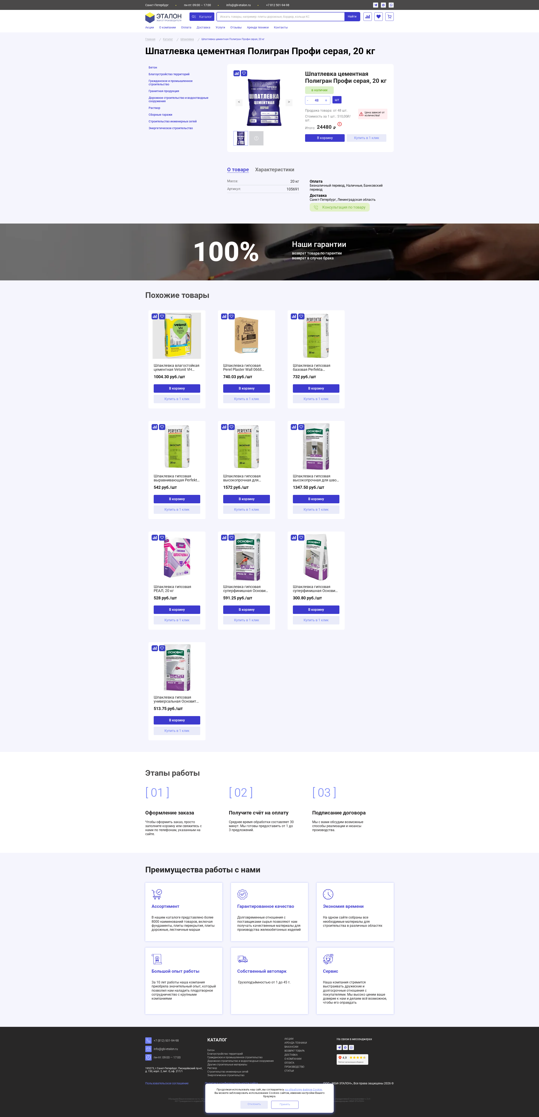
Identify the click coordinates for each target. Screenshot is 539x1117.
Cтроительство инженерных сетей (227, 1071)
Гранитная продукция (164, 91)
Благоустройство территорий (169, 74)
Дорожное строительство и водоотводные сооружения (178, 99)
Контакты (281, 27)
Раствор (154, 108)
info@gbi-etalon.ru (238, 5)
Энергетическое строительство (171, 128)
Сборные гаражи (160, 114)
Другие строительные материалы (227, 1064)
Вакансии (291, 1046)
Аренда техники (258, 27)
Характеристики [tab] (274, 169)
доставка (291, 1054)
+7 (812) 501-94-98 (166, 1040)
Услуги (220, 27)
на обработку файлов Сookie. (304, 1089)
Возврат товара (294, 1050)
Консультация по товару (344, 207)
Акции (149, 27)
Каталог (205, 17)
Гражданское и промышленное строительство (171, 82)
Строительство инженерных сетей (173, 121)
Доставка (203, 27)
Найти (352, 16)
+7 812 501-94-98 (277, 5)
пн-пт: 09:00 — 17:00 (167, 1057)
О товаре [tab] (238, 170)
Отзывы (236, 27)
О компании (167, 27)
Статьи (289, 1070)
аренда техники (295, 1042)
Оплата (186, 27)
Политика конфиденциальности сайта (231, 1083)
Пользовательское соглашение (166, 1083)
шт (337, 100)
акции (289, 1038)
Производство (294, 1066)
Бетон (153, 67)
